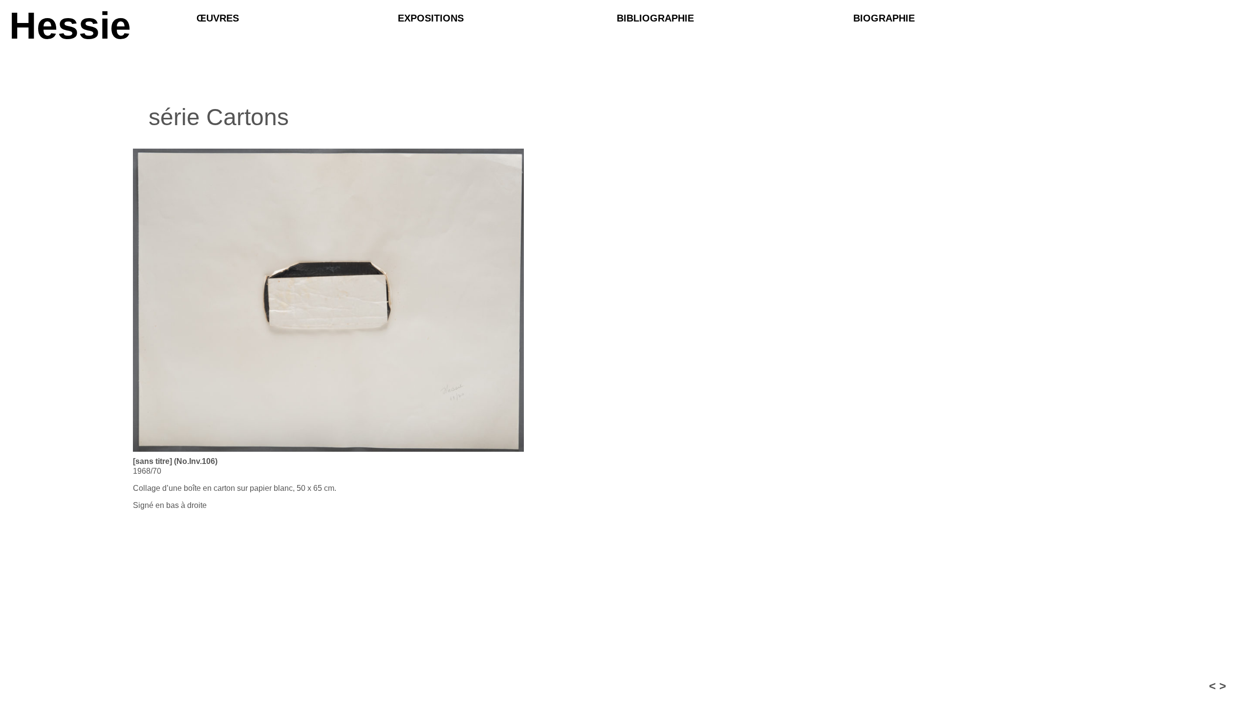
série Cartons (219, 117)
